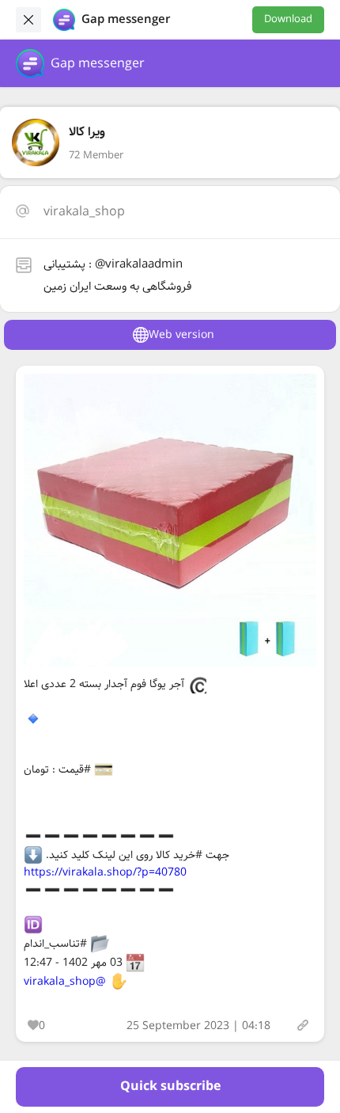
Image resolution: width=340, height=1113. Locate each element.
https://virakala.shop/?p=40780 (105, 872)
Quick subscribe (170, 1086)
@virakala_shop (65, 981)
